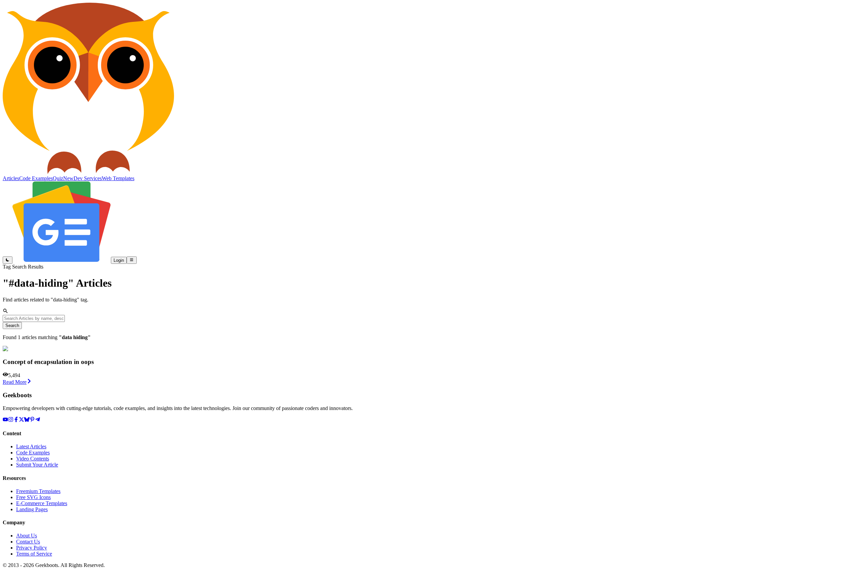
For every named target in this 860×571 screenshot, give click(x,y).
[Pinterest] (32, 420)
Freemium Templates (38, 491)
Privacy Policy (31, 547)
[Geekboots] (88, 172)
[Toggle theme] (7, 260)
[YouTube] (5, 420)
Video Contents (32, 458)
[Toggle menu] (131, 260)
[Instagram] (10, 420)
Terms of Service (34, 554)
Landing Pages (32, 509)
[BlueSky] (27, 420)
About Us (26, 535)
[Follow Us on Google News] (61, 260)
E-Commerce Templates (41, 503)
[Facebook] (16, 420)
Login (119, 260)
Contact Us (28, 541)
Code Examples (33, 452)
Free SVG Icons (33, 497)
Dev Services (88, 178)
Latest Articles (31, 446)
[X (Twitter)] (21, 420)
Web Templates (118, 178)
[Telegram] (37, 420)
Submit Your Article (37, 464)
